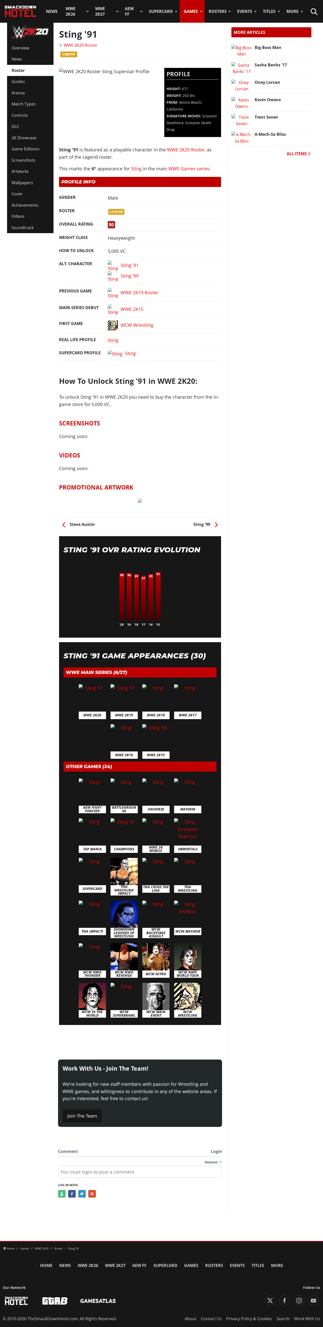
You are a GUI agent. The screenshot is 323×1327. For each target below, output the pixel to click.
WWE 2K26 (70, 11)
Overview (20, 48)
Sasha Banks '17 (271, 65)
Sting (136, 169)
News (52, 11)
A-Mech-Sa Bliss (270, 134)
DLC (15, 126)
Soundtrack (23, 227)
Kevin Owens (268, 99)
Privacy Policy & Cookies (249, 1318)
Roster (18, 70)
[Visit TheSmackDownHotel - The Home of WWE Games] (16, 1301)
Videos (18, 216)
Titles (269, 11)
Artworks (20, 171)
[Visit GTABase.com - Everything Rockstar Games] (55, 1301)
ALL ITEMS (297, 153)
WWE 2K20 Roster (80, 45)
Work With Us (307, 1318)
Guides (18, 81)
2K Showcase (24, 138)
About (190, 1318)
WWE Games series (188, 169)
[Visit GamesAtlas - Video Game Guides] (98, 1301)
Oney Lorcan (267, 82)
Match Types (24, 104)
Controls (20, 115)
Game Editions (25, 149)
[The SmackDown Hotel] (20, 11)
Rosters (218, 11)
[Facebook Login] (72, 1194)
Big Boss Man (268, 47)
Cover (17, 194)
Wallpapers (22, 182)
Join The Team (82, 1116)
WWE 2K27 (100, 11)
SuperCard (161, 11)
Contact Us (211, 1318)
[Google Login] (92, 1194)
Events (244, 11)
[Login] (62, 1194)
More (292, 11)
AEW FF (129, 11)
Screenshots (23, 160)
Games (191, 11)
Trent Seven (266, 117)
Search (283, 1318)
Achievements (25, 205)
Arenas (18, 93)
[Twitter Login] (82, 1194)
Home (46, 1265)
